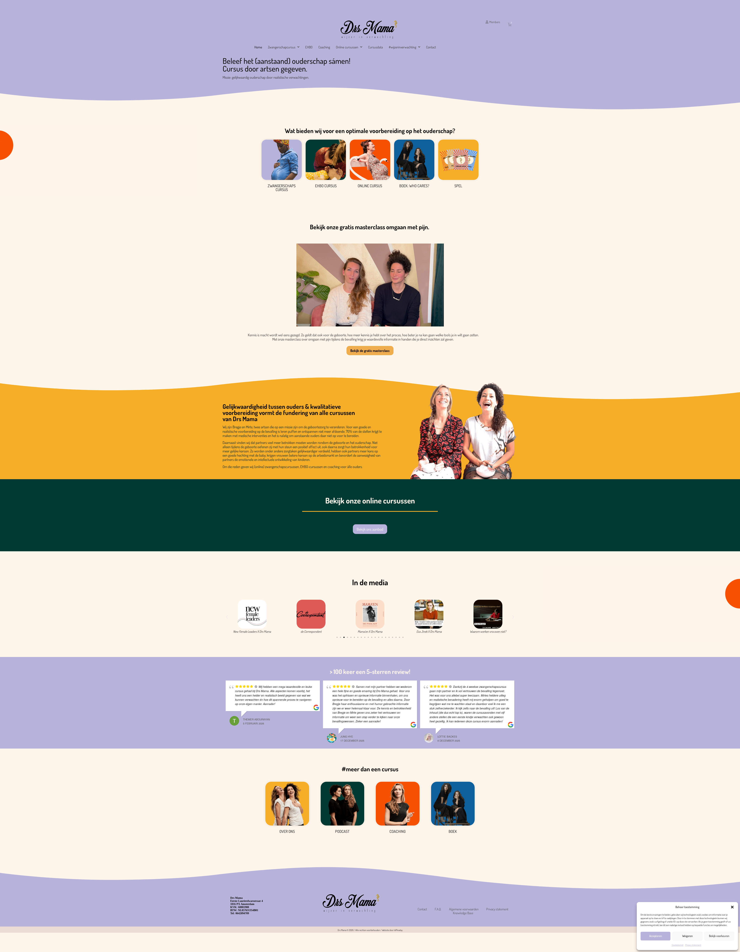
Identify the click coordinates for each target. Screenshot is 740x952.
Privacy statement (693, 945)
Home (258, 47)
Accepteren (655, 936)
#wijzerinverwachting (402, 47)
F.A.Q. (438, 909)
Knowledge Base (463, 913)
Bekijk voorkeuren (719, 936)
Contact (431, 47)
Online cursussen (347, 47)
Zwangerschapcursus (281, 47)
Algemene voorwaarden (463, 909)
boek (453, 831)
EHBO (309, 47)
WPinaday (398, 930)
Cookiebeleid (677, 945)
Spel (458, 185)
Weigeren (687, 936)
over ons (287, 831)
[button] (732, 907)
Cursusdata (375, 47)
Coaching (324, 47)
